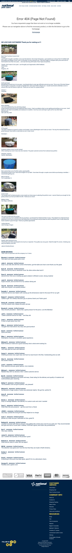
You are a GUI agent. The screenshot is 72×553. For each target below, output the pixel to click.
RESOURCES (54, 514)
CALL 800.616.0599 (51, 1)
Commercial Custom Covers (56, 532)
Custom (59, 6)
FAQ (50, 519)
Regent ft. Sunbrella (54, 525)
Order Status (52, 487)
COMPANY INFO (55, 495)
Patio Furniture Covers (54, 492)
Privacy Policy (52, 509)
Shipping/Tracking (53, 502)
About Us (51, 497)
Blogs (50, 516)
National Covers (41, 542)
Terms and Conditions (54, 511)
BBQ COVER (53, 6)
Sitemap (51, 535)
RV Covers (49, 545)
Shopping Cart (52, 490)
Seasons (51, 523)
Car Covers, (44, 545)
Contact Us (52, 500)
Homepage (36, 32)
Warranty (51, 506)
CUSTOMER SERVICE (54, 484)
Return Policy (52, 504)
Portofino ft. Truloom (54, 530)
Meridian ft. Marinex (54, 528)
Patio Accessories (53, 521)
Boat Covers (47, 542)
